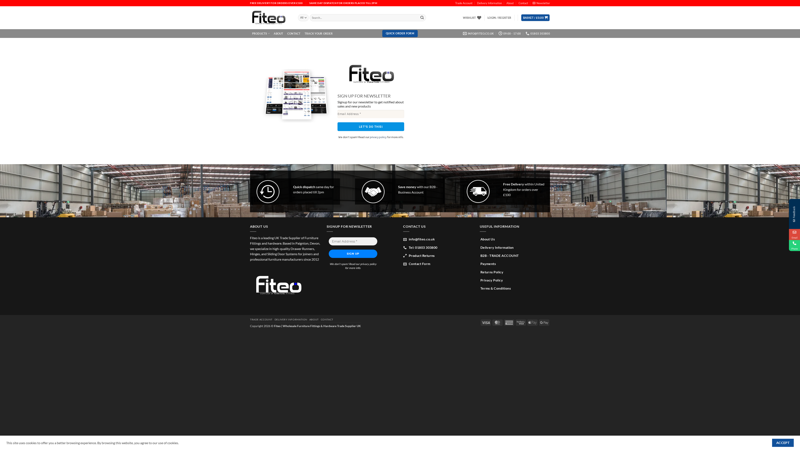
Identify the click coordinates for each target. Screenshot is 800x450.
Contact (523, 3)
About (510, 3)
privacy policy (378, 137)
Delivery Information (489, 3)
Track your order (319, 33)
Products (259, 33)
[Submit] (422, 17)
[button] (541, 3)
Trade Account (463, 3)
